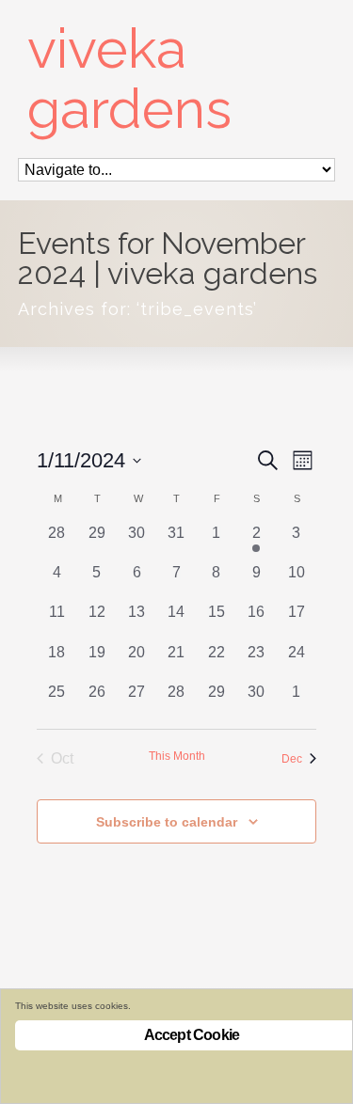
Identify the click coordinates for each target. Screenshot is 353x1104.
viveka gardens (129, 79)
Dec (291, 758)
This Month (177, 756)
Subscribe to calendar (166, 821)
